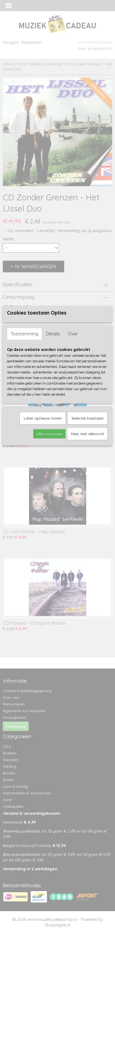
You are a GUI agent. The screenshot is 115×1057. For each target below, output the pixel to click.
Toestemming (24, 333)
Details (53, 333)
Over (73, 333)
